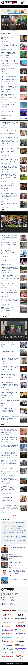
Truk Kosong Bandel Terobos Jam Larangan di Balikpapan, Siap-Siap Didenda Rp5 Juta (17, 579)
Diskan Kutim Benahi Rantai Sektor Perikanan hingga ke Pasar (10, 343)
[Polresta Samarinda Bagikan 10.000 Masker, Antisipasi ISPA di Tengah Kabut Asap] (23, 46)
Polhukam (24, 6)
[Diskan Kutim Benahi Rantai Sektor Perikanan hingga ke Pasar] (23, 345)
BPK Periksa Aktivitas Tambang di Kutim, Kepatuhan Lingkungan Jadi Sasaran (10, 402)
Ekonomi (17, 6)
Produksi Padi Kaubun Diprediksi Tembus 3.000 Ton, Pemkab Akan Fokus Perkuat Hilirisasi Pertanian (10, 276)
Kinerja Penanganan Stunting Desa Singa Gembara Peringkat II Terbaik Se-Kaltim (10, 268)
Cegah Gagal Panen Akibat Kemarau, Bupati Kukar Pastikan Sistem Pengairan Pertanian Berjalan (9, 176)
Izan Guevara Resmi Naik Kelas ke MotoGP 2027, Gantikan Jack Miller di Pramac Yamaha (10, 111)
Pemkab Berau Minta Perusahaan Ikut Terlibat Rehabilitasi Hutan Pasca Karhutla (10, 167)
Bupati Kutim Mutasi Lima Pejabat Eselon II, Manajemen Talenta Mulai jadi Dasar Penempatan (10, 300)
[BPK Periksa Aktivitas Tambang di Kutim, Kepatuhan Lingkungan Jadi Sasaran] (23, 403)
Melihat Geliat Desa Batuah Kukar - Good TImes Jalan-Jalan (13, 228)
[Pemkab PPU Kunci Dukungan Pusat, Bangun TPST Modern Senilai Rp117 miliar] (23, 377)
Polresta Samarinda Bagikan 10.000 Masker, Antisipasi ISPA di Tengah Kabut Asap (10, 45)
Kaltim (10, 6)
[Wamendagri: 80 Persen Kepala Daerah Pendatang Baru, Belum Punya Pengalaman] (23, 253)
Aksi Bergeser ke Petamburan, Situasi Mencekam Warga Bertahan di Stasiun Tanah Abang (10, 453)
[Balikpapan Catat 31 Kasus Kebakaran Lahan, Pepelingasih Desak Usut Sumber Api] (4, 565)
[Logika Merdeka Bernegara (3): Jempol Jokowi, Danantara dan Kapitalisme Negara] (4, 573)
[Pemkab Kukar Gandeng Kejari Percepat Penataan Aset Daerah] (23, 238)
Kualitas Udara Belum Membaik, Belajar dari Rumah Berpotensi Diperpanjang (9, 292)
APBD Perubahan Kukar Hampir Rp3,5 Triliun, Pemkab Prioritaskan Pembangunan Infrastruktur (10, 195)
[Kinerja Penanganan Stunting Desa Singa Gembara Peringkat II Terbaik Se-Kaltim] (23, 269)
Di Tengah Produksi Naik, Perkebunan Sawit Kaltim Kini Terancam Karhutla (9, 479)
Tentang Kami (4, 602)
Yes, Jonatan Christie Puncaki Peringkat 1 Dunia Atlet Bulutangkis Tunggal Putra (9, 260)
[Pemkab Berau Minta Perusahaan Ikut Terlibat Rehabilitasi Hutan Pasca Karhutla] (23, 168)
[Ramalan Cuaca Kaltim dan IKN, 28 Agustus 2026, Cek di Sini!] (23, 447)
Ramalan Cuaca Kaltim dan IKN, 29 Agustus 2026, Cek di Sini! (9, 103)
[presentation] (26, 222)
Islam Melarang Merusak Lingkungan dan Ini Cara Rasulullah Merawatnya (7, 351)
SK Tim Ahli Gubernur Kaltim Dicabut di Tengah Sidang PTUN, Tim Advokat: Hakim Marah (9, 410)
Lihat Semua (23, 118)
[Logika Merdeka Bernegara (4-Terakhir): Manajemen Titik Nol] (23, 440)
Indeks (14, 516)
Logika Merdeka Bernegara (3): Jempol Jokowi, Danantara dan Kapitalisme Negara (16, 571)
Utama (2, 6)
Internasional (13, 606)
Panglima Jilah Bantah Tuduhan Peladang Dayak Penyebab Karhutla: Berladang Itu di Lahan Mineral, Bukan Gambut (9, 79)
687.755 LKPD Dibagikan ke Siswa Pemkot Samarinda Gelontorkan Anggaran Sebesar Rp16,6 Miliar (9, 186)
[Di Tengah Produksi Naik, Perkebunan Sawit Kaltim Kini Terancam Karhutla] (23, 481)
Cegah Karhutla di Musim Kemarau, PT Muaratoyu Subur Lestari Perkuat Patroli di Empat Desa (9, 309)
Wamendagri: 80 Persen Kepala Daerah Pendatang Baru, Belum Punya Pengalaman (9, 252)
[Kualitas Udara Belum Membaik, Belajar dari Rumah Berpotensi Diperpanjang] (23, 293)
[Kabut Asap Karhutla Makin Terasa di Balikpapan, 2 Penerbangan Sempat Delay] (23, 97)
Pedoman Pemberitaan (3, 604)
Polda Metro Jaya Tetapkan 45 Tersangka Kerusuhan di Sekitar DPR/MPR (9, 124)
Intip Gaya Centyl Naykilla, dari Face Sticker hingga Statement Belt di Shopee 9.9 (9, 430)
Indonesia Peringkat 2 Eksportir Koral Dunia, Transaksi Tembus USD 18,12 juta (9, 53)
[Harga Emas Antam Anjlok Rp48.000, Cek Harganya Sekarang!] (23, 38)
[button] (10, 30)
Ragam (11, 603)
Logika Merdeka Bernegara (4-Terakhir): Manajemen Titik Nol (9, 438)
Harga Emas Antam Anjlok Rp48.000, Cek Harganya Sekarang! (8, 37)
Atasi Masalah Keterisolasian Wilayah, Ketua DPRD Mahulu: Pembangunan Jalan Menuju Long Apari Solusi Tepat (9, 498)
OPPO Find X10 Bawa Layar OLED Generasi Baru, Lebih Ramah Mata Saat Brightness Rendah (14, 337)
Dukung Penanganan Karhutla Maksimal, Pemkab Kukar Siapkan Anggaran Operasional (10, 393)
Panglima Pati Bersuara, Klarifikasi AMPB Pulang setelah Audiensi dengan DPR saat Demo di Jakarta (10, 151)
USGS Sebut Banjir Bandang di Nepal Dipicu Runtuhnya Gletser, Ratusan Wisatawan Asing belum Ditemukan (9, 471)
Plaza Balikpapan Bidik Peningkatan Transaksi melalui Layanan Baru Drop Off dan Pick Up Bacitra (9, 385)
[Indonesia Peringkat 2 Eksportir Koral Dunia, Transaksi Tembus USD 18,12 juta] (23, 54)
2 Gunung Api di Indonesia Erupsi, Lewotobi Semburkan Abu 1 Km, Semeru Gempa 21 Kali (10, 368)
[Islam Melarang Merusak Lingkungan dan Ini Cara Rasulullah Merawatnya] (23, 352)
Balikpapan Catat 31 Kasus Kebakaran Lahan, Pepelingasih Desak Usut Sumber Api (16, 564)
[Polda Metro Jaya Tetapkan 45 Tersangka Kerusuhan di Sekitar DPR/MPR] (23, 125)
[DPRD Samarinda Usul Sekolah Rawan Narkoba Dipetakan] (4, 557)
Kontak (2, 599)
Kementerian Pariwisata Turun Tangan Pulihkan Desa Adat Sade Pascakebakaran (9, 141)
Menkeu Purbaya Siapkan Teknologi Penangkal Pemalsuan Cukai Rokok (9, 70)
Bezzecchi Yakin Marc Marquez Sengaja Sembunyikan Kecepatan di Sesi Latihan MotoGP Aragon (10, 87)
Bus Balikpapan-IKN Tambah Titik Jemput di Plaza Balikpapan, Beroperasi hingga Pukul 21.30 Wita (10, 488)
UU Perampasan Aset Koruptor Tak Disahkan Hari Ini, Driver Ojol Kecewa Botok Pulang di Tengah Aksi (9, 508)
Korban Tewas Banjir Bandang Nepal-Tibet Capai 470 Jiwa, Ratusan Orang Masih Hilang (9, 244)
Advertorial (12, 604)
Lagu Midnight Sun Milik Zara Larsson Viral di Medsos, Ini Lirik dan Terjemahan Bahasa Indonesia (9, 133)
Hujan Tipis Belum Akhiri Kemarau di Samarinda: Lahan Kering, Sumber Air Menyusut (10, 418)
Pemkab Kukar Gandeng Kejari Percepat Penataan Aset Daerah (9, 236)
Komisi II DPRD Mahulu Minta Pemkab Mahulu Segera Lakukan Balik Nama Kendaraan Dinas (9, 462)
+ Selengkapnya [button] (22, 659)
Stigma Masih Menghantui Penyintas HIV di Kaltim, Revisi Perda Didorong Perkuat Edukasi (9, 61)
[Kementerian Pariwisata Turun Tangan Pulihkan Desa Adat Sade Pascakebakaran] (23, 142)
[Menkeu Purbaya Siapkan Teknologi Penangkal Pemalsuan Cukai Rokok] (23, 71)
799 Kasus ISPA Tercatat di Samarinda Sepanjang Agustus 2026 (9, 203)
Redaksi (2, 600)
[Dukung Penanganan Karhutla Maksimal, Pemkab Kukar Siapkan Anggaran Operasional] (23, 395)
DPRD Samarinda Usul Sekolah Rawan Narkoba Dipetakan (16, 555)
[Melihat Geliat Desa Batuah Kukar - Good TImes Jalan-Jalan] (14, 219)
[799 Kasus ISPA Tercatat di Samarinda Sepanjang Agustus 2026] (23, 204)
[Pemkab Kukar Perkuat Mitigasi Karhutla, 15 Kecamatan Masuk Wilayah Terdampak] (23, 360)
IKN (7, 6)
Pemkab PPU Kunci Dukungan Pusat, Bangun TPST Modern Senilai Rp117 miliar (9, 376)
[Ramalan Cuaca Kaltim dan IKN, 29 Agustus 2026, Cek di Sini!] (23, 105)
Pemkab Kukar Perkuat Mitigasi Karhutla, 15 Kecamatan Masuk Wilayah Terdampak (9, 359)
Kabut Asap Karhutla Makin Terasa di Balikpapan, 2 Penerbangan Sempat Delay (8, 96)
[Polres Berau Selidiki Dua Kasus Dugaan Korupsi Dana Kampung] (23, 286)
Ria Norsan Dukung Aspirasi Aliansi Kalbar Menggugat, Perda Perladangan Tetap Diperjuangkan (10, 159)
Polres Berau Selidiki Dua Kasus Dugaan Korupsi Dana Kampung (9, 284)
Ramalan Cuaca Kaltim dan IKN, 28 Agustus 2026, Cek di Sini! (9, 446)
